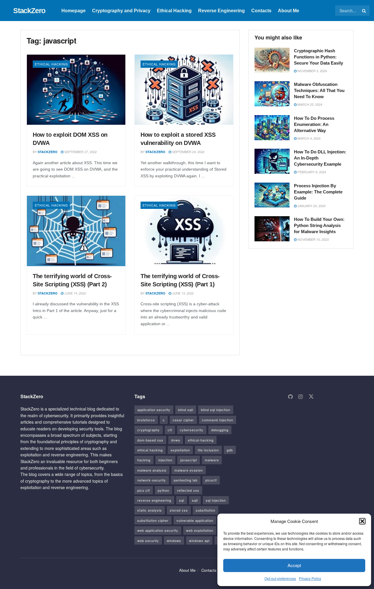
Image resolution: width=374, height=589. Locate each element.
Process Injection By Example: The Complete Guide (318, 191)
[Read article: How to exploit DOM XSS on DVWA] (76, 90)
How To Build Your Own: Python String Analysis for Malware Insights (319, 225)
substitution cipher (153, 520)
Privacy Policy (310, 578)
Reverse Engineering (221, 10)
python (163, 490)
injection (165, 460)
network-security (151, 480)
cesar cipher (183, 420)
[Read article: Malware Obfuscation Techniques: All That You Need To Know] (272, 93)
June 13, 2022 (182, 293)
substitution (205, 510)
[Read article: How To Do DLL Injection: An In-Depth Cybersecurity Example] (272, 161)
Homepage (73, 10)
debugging (219, 429)
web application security (157, 530)
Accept (294, 565)
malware (212, 460)
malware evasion (188, 470)
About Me (288, 10)
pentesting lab (186, 480)
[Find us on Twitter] (311, 396)
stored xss (179, 510)
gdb (230, 450)
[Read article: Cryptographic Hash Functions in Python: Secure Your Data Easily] (272, 60)
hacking (143, 460)
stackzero (48, 152)
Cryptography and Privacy (121, 10)
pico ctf (143, 490)
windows (174, 540)
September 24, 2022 (188, 151)
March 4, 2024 (309, 138)
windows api (199, 540)
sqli (195, 500)
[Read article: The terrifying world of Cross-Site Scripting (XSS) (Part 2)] (76, 231)
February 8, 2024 (311, 171)
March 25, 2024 (309, 104)
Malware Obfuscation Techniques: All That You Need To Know (319, 90)
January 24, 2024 (311, 205)
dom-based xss (150, 440)
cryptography (148, 429)
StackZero (29, 10)
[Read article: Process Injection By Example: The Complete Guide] (272, 195)
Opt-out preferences (280, 578)
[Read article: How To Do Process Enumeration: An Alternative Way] (272, 127)
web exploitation (199, 530)
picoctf (211, 480)
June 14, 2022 (74, 293)
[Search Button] (364, 10)
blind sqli (185, 409)
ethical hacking (150, 450)
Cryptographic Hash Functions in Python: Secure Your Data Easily (318, 56)
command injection (217, 420)
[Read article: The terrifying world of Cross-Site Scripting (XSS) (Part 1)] (184, 231)
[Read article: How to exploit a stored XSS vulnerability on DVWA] (184, 90)
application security (153, 409)
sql (181, 500)
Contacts (261, 10)
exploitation (180, 450)
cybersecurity (191, 429)
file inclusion (208, 450)
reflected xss (188, 490)
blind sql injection (215, 409)
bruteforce (146, 420)
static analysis (149, 510)
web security (148, 540)
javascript (188, 460)
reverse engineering (154, 500)
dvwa (175, 440)
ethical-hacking (201, 440)
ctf (170, 429)
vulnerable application (194, 520)
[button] (362, 521)
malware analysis (152, 470)
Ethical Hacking (174, 10)
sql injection (216, 500)
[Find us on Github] (290, 397)
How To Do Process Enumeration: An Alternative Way (314, 124)
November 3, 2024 (312, 70)
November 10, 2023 (313, 239)
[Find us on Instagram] (300, 397)
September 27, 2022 (80, 151)
